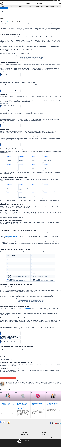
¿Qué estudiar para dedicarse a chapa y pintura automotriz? (7, 404)
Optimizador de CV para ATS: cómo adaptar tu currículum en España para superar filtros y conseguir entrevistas (23, 406)
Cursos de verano (44, 435)
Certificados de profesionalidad (47, 437)
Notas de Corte (23, 429)
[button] (59, 3)
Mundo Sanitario (21, 6)
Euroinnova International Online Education (7, 430)
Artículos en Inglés (24, 432)
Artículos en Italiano (24, 430)
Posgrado (43, 434)
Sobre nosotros (2, 429)
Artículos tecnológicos (24, 434)
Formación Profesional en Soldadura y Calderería (10, 236)
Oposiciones (29, 6)
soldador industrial (27, 308)
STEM (58, 6)
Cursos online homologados (46, 429)
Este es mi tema (4, 8)
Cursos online (29, 3)
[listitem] (12, 159)
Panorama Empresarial (39, 6)
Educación (3, 6)
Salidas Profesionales (50, 6)
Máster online (44, 430)
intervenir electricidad (36, 286)
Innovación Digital (12, 6)
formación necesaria (4, 232)
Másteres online (38, 3)
